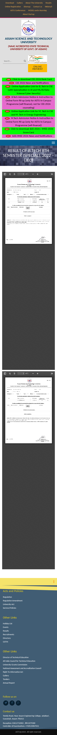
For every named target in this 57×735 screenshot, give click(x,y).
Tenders (6, 679)
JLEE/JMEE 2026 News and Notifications (32, 136)
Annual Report (9, 683)
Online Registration (13, 7)
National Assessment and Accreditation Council (22, 668)
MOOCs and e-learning (37, 10)
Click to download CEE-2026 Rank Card (32, 79)
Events (5, 627)
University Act (8, 604)
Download (10, 3)
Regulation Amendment (13, 601)
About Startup (28, 14)
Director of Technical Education (15, 657)
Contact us (37, 7)
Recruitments (8, 635)
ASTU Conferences (17, 10)
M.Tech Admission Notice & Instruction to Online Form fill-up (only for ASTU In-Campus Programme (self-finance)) (29, 122)
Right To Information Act (13, 672)
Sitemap (27, 7)
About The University (34, 3)
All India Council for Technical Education (19, 661)
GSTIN (5, 642)
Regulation (7, 597)
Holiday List (7, 624)
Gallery (20, 3)
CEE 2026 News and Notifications (32, 83)
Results (48, 3)
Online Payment (37, 68)
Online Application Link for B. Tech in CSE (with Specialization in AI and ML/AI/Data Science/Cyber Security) (30, 90)
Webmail (48, 7)
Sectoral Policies (9, 608)
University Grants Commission (15, 665)
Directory (7, 638)
